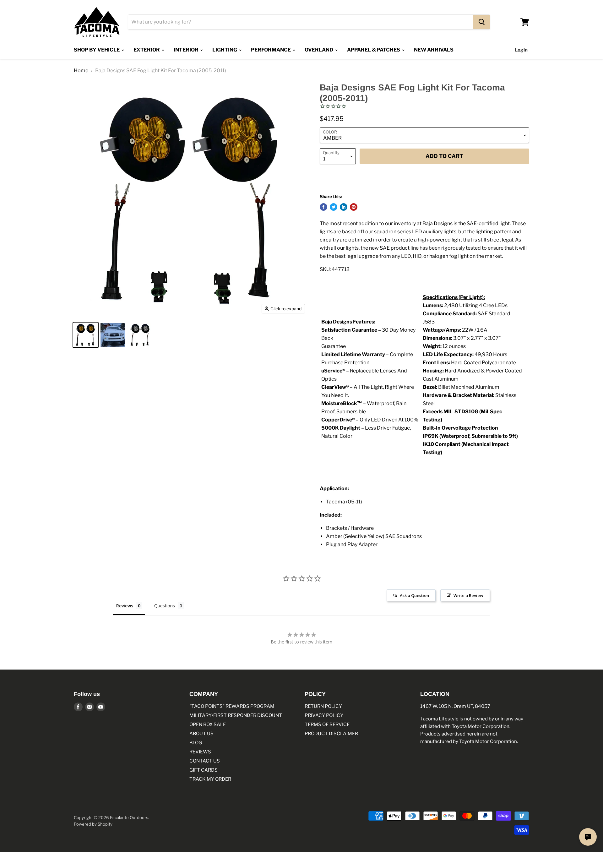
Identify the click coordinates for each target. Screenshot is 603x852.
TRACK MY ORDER (210, 779)
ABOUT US (201, 733)
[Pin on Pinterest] (353, 207)
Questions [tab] (164, 606)
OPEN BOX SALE (207, 724)
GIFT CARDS (203, 770)
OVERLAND (319, 50)
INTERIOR (186, 50)
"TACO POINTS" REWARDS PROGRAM (231, 706)
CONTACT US (204, 761)
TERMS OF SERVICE (327, 724)
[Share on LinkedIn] (343, 207)
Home (81, 70)
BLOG (195, 743)
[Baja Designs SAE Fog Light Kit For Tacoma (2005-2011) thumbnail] (85, 335)
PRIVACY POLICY (324, 715)
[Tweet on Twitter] (333, 207)
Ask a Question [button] (414, 595)
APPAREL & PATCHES (374, 50)
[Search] (481, 22)
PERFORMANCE (271, 50)
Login (521, 50)
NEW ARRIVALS (434, 50)
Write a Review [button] (468, 595)
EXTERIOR (147, 50)
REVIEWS (200, 752)
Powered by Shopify (93, 824)
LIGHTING (225, 50)
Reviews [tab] (124, 606)
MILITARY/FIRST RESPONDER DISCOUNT (235, 715)
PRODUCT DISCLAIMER (331, 733)
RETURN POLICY (323, 706)
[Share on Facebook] (323, 207)
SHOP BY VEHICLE (97, 50)
